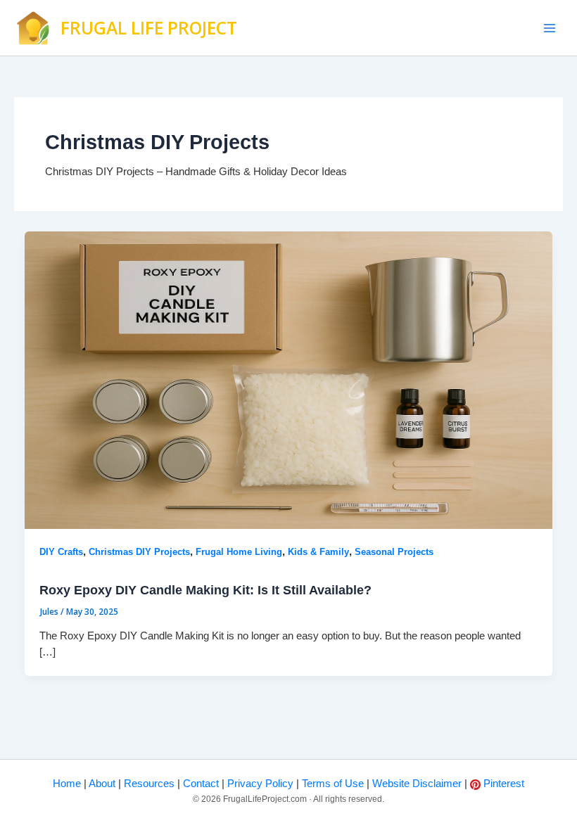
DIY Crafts (61, 552)
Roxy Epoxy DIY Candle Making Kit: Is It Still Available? (205, 589)
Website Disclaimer (415, 783)
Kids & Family (318, 552)
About (101, 783)
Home (67, 783)
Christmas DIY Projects (139, 552)
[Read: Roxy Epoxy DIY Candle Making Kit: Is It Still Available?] (289, 379)
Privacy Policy (258, 783)
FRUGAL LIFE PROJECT (149, 27)
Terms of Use (331, 783)
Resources (148, 783)
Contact (199, 783)
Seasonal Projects (394, 552)
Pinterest (503, 783)
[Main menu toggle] (549, 28)
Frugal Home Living (239, 552)
